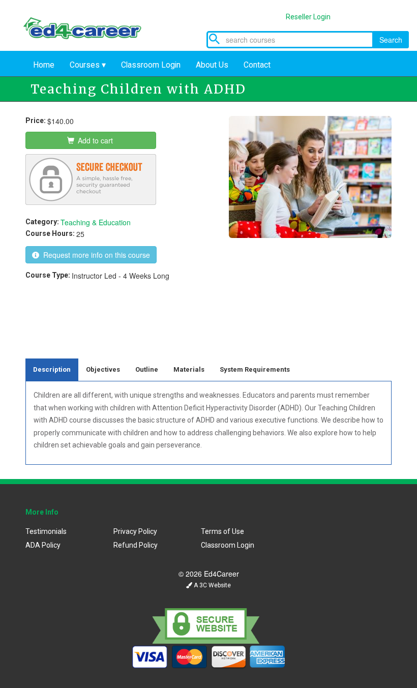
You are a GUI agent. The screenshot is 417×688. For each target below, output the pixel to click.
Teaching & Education (96, 222)
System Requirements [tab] (255, 369)
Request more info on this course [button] (94, 255)
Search (390, 40)
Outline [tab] (146, 369)
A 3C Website (211, 585)
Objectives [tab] (103, 369)
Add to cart (94, 140)
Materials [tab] (188, 369)
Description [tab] (52, 369)
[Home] (89, 25)
